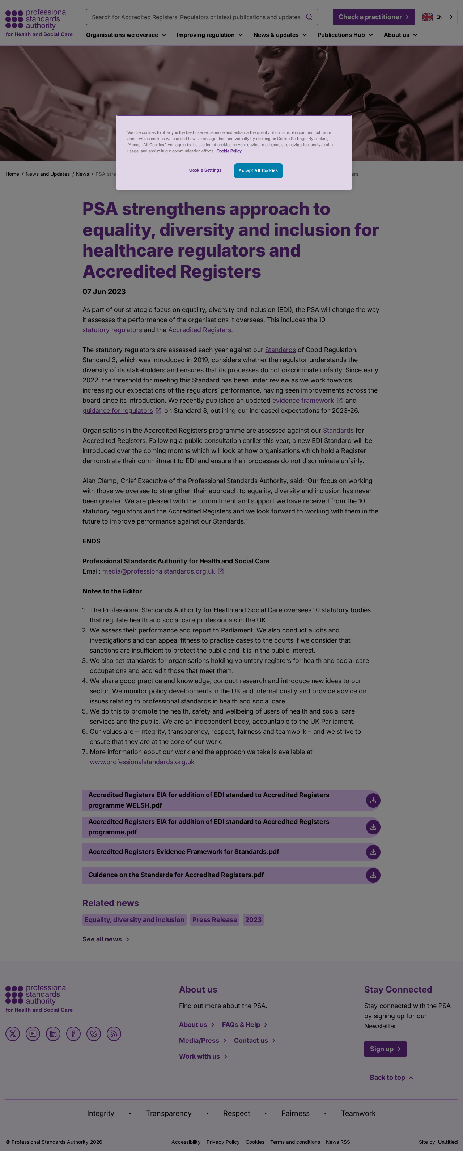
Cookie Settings (205, 170)
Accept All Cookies (258, 170)
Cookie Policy (229, 150)
